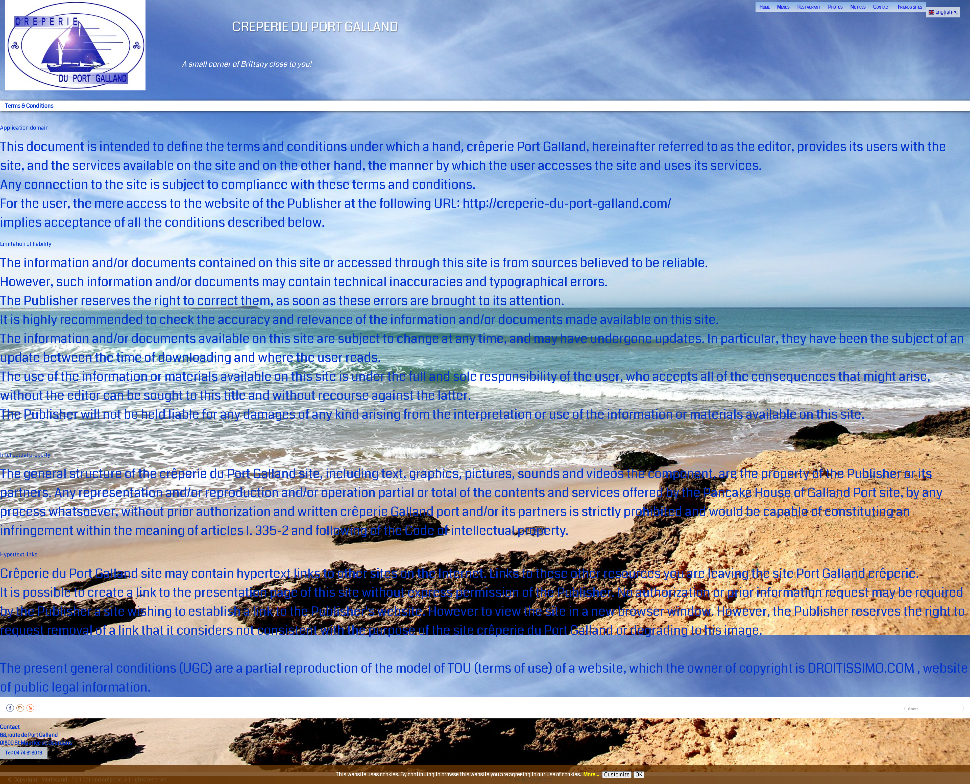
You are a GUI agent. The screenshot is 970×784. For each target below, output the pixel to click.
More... (591, 774)
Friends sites (910, 7)
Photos (835, 7)
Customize (616, 774)
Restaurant (808, 7)
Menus (783, 7)
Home (764, 7)
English (946, 12)
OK (639, 774)
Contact (881, 7)
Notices (858, 7)
